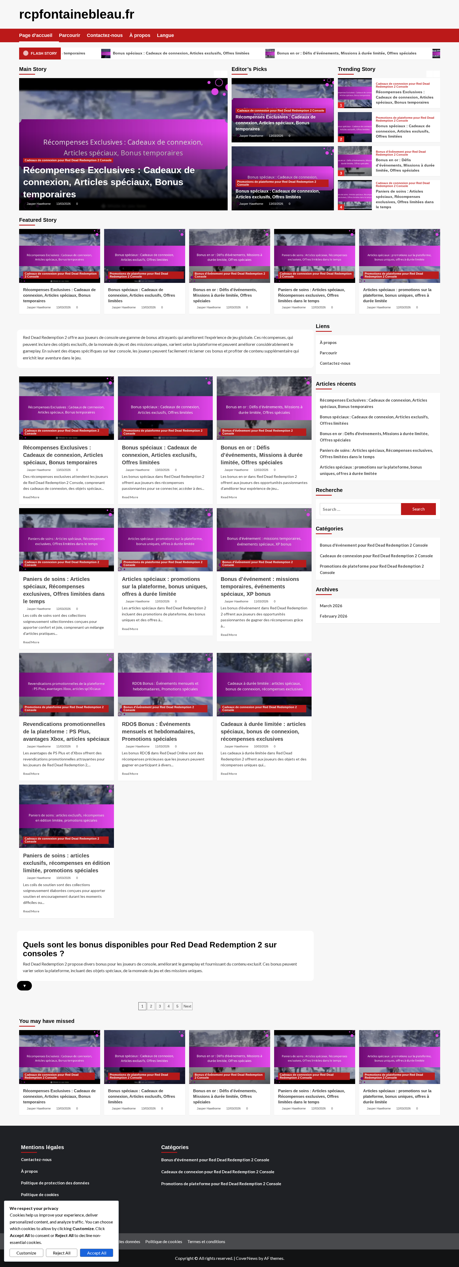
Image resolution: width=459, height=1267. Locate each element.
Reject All (61, 1252)
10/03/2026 (261, 746)
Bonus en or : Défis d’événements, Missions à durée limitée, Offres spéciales (265, 53)
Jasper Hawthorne (73, 203)
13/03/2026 (98, 203)
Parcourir (69, 35)
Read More (31, 497)
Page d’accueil (35, 35)
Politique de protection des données (55, 1182)
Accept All (96, 1252)
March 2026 (331, 605)
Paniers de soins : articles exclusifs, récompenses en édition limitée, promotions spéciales (66, 863)
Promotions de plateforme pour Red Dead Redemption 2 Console (105, 172)
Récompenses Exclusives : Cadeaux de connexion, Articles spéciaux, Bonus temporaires (276, 123)
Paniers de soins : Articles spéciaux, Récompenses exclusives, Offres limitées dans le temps (311, 295)
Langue (165, 35)
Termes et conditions (206, 1241)
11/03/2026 (261, 601)
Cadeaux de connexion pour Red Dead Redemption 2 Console (280, 110)
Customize (26, 1252)
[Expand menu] (177, 35)
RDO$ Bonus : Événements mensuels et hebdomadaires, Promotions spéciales (158, 731)
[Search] (437, 35)
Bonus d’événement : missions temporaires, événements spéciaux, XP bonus (260, 586)
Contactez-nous (105, 35)
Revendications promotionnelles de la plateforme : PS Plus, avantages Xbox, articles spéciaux (66, 731)
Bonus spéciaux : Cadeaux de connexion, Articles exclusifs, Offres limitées (99, 53)
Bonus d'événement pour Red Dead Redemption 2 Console (401, 119)
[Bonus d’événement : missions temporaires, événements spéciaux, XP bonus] (264, 539)
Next (187, 1006)
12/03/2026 (233, 307)
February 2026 (333, 616)
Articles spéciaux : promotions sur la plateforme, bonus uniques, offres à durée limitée (404, 199)
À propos (139, 35)
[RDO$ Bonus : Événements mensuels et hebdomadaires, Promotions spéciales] (165, 684)
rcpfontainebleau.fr (76, 14)
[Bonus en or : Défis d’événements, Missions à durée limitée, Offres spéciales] (355, 127)
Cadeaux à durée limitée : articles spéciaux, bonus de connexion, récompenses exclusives (263, 731)
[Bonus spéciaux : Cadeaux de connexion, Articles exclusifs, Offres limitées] (158, 144)
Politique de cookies (40, 1194)
